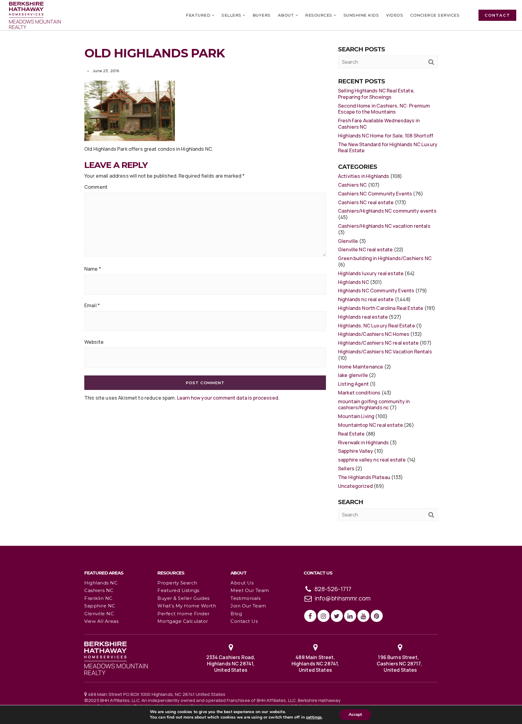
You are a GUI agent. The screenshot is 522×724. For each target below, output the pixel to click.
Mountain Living (356, 416)
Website (94, 342)
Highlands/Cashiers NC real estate (378, 342)
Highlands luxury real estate (371, 273)
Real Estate (351, 433)
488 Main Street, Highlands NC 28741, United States (316, 663)
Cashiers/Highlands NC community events (387, 211)
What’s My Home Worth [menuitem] (186, 606)
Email (92, 305)
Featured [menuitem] (199, 15)
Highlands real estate (363, 317)
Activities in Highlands (363, 176)
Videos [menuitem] (394, 15)
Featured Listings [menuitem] (178, 590)
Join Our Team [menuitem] (248, 606)
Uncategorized (355, 486)
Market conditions (359, 392)
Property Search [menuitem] (177, 583)
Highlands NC (353, 282)
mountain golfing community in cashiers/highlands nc (374, 404)
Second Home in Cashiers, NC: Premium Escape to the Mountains (384, 108)
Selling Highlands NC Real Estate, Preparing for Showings (376, 93)
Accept (355, 714)
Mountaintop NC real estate (370, 425)
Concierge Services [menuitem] (434, 15)
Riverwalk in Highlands (363, 442)
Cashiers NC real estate (366, 202)
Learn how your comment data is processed (227, 397)
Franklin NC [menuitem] (98, 598)
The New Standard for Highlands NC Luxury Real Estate (387, 147)
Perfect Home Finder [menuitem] (183, 613)
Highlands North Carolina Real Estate (380, 308)
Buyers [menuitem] (262, 15)
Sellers (346, 468)
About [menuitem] (286, 15)
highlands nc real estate (366, 299)
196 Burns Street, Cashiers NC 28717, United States (400, 663)
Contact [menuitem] (497, 15)
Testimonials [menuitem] (245, 598)
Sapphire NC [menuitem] (99, 606)
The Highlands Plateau (364, 477)
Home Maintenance (360, 366)
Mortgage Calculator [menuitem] (182, 621)
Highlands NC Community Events (376, 290)
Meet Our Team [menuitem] (249, 590)
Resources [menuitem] (319, 15)
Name (92, 269)
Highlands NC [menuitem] (101, 583)
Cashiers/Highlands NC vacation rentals (384, 226)
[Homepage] (35, 15)
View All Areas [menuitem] (101, 621)
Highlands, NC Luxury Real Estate (376, 325)
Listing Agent (353, 384)
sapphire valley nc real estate (372, 459)
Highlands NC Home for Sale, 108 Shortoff (385, 135)
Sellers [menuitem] (232, 15)
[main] (261, 272)
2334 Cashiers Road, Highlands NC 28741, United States (231, 663)
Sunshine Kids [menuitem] (361, 15)
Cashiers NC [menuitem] (99, 590)
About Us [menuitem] (241, 583)
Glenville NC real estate (365, 249)
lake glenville (353, 375)
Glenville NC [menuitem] (99, 613)
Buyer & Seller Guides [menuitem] (183, 598)
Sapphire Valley (355, 451)
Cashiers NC (352, 185)
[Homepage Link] (116, 658)
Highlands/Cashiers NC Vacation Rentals (385, 351)
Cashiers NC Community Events (375, 193)
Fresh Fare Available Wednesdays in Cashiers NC (379, 123)
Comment (96, 187)
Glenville (348, 241)
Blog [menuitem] (236, 613)
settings (314, 717)
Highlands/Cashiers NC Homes (373, 334)
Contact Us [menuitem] (244, 621)
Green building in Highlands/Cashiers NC (385, 258)
